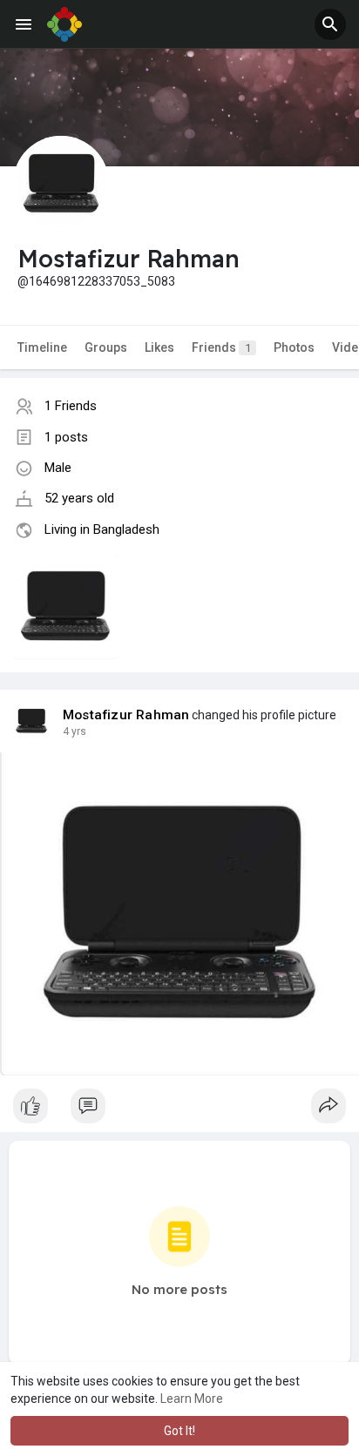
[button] (330, 24)
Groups (106, 347)
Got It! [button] (179, 1431)
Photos (294, 347)
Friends (221, 347)
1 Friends (70, 406)
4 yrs (74, 731)
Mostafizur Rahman (126, 715)
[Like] (179, 1110)
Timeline (42, 347)
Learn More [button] (191, 1398)
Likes (159, 347)
